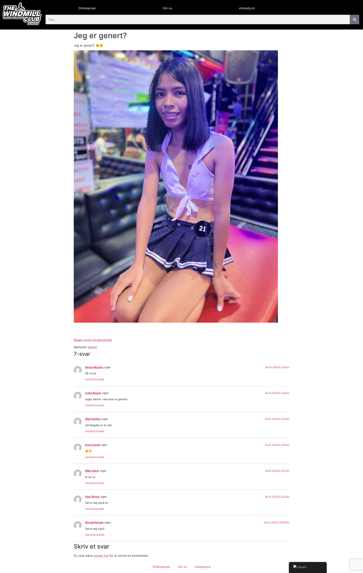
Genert (92, 347)
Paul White (92, 496)
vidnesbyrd (247, 8)
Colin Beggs (93, 393)
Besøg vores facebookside (93, 340)
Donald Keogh (94, 522)
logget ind (101, 555)
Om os (167, 8)
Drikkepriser (87, 8)
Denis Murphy (94, 367)
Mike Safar (92, 470)
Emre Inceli (92, 444)
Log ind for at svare (94, 379)
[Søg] (354, 19)
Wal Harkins (93, 418)
